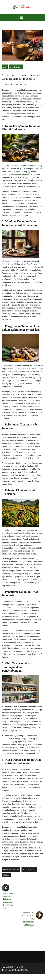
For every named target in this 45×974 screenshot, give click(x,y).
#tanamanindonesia (11, 869)
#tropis (6, 875)
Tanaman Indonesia (15, 174)
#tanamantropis (29, 869)
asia (4, 67)
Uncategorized (16, 67)
